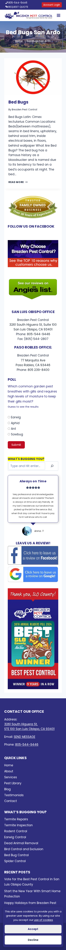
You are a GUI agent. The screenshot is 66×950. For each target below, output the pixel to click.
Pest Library (12, 783)
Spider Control (15, 861)
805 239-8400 (38, 370)
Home (8, 765)
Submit (16, 445)
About (8, 771)
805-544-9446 (17, 2)
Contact (10, 801)
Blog (7, 789)
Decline (33, 940)
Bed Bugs (18, 102)
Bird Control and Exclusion (23, 849)
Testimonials (14, 795)
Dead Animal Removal (21, 843)
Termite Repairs (16, 819)
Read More (18, 182)
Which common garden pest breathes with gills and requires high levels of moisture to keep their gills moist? (32, 396)
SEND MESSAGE (24, 737)
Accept (33, 929)
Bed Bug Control (16, 855)
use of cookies (43, 920)
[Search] (52, 466)
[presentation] (33, 76)
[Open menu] (58, 15)
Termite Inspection (18, 825)
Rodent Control (15, 831)
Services (10, 777)
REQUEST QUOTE (18, 7)
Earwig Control (15, 837)
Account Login (51, 5)
